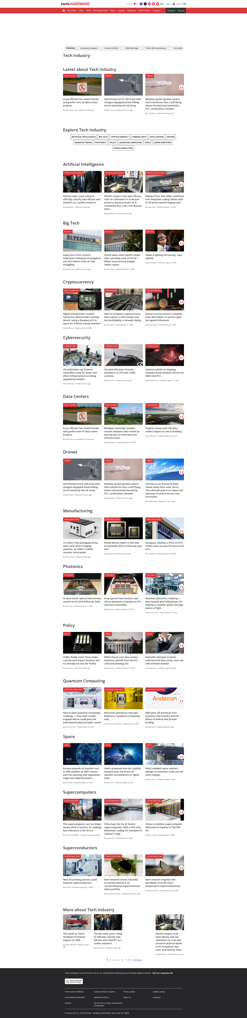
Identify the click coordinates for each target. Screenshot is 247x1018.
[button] (181, 4)
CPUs (81, 10)
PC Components (101, 10)
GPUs (88, 10)
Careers (68, 1003)
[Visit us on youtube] (153, 3)
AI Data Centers (111, 48)
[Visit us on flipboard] (157, 3)
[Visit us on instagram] (149, 3)
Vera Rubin (178, 48)
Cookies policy (159, 991)
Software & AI (144, 10)
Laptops (121, 10)
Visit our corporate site (162, 973)
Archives (138, 960)
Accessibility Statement (75, 997)
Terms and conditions (74, 991)
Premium (171, 10)
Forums (181, 10)
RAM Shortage (132, 48)
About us (127, 997)
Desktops (131, 10)
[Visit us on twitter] (145, 3)
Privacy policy (129, 991)
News (112, 10)
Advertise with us (101, 997)
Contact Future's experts (104, 991)
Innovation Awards (89, 48)
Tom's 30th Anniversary (156, 48)
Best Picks (72, 10)
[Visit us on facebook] (141, 3)
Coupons (156, 10)
